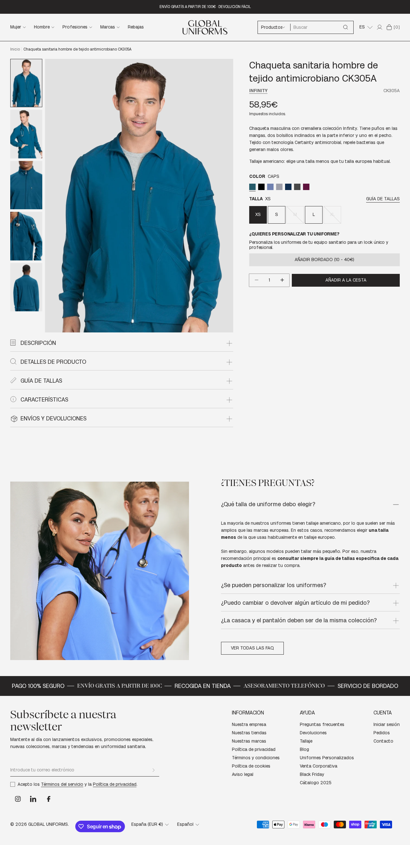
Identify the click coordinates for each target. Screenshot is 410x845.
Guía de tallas (383, 198)
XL (335, 217)
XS (258, 214)
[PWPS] (297, 186)
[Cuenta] (379, 27)
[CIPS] (270, 186)
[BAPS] (261, 186)
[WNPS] (306, 186)
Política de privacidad (114, 784)
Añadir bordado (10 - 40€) (324, 259)
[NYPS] (288, 186)
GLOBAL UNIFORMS (48, 824)
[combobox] (321, 27)
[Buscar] (345, 27)
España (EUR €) (147, 824)
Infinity (258, 90)
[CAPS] (252, 186)
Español (185, 824)
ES (362, 27)
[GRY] (279, 186)
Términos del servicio (62, 784)
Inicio (15, 49)
